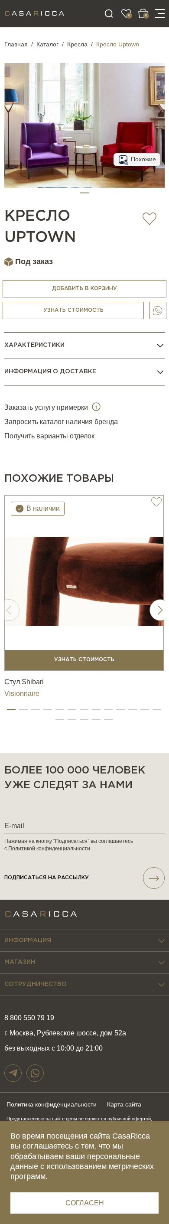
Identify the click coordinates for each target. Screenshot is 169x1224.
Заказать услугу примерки (47, 407)
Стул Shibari (24, 681)
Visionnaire (21, 693)
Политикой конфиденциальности (49, 848)
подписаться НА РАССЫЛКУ (46, 877)
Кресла (77, 44)
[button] (11, 709)
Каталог (47, 44)
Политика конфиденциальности (51, 1104)
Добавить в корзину (84, 288)
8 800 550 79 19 (29, 1018)
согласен (84, 1203)
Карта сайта (124, 1104)
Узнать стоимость (73, 310)
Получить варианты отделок (49, 436)
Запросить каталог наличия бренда (61, 421)
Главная (16, 44)
